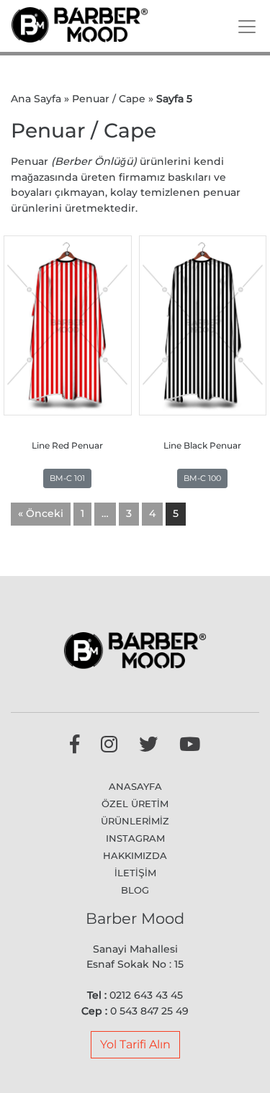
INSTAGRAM (135, 838)
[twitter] (148, 747)
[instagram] (109, 747)
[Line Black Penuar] (203, 325)
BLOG (135, 890)
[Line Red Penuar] (68, 325)
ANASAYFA (135, 786)
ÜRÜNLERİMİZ (135, 821)
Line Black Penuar (202, 446)
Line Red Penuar (67, 446)
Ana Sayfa (36, 98)
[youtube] (189, 747)
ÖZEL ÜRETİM (135, 803)
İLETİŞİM (135, 872)
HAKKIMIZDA (135, 855)
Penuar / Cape (108, 98)
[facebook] (74, 747)
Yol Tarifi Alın (135, 1044)
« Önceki (40, 513)
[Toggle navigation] (247, 26)
